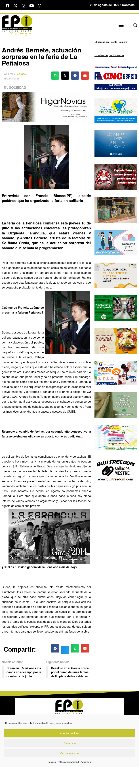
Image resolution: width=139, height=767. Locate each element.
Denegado (70, 743)
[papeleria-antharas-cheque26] (115, 437)
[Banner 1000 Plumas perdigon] (115, 209)
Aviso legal (86, 761)
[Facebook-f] (8, 6)
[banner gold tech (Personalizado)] (115, 372)
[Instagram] (24, 6)
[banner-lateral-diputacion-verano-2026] (115, 143)
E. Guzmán (22, 74)
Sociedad (17, 87)
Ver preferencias (69, 753)
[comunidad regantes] (115, 110)
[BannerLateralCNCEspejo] (115, 77)
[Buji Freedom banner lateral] (115, 470)
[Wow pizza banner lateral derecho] (115, 340)
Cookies (52, 761)
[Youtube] (31, 6)
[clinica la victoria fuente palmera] (115, 404)
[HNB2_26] (46, 106)
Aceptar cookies (69, 733)
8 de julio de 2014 (13, 78)
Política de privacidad (68, 761)
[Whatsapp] (39, 6)
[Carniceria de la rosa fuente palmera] (115, 177)
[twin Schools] (115, 275)
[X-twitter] (16, 6)
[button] (121, 25)
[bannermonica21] (115, 242)
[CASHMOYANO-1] (115, 308)
